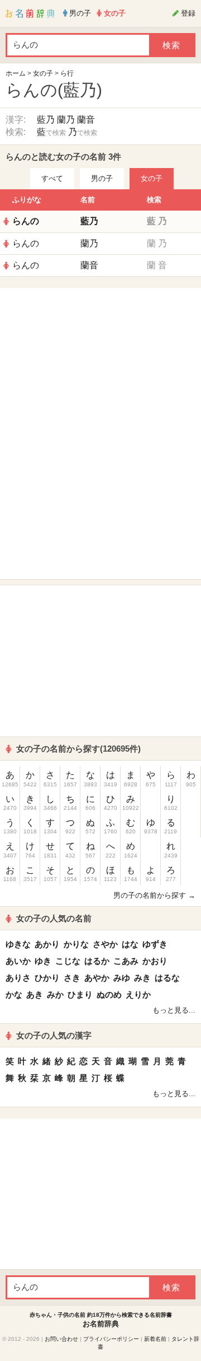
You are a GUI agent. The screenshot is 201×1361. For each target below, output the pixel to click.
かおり (155, 961)
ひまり (80, 994)
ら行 (67, 73)
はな (130, 944)
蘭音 (86, 119)
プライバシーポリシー (111, 1339)
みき (142, 977)
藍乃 (46, 119)
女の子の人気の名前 (54, 918)
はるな (167, 977)
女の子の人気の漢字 (54, 1035)
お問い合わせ (61, 1339)
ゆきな (18, 944)
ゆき (43, 961)
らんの (25, 221)
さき (72, 977)
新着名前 (155, 1339)
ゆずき (155, 944)
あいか (18, 961)
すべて (52, 178)
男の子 (102, 178)
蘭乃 (66, 119)
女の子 (43, 73)
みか (55, 994)
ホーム (16, 73)
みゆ (121, 977)
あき (34, 994)
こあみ (125, 961)
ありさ (18, 977)
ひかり (47, 977)
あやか (96, 977)
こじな (67, 961)
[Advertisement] (100, 363)
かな (14, 994)
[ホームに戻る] (30, 13)
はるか (96, 961)
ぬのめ (109, 994)
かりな (76, 944)
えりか (138, 994)
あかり (47, 944)
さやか (105, 944)
